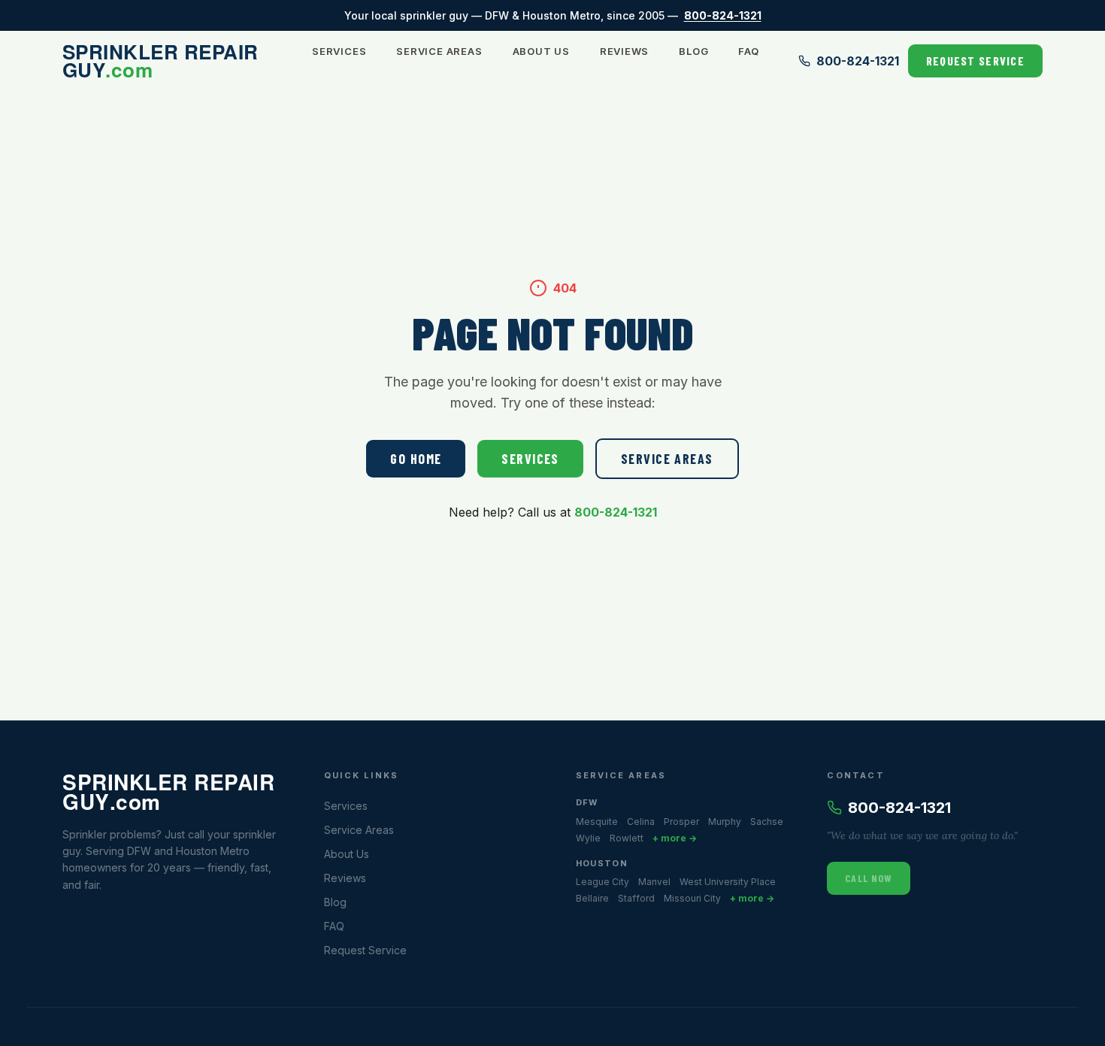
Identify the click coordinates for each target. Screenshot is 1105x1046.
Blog (693, 51)
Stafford (636, 898)
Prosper (681, 821)
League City (602, 881)
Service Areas (439, 51)
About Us (541, 51)
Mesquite (597, 821)
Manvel (654, 881)
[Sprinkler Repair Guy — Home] (167, 61)
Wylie (588, 838)
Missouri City (692, 898)
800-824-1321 (722, 15)
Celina (641, 821)
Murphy (724, 821)
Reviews (624, 51)
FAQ (748, 51)
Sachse (766, 821)
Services (339, 51)
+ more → (674, 838)
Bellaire (592, 898)
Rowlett (626, 838)
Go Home (415, 458)
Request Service (975, 60)
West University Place (728, 881)
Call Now (868, 878)
